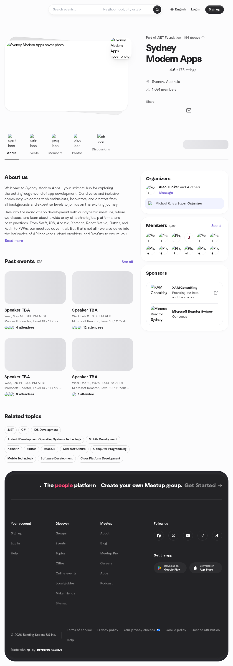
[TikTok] (217, 536)
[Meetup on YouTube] (188, 536)
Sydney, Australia (166, 82)
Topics (61, 553)
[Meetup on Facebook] (159, 536)
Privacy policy (107, 630)
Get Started (200, 485)
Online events (66, 573)
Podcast (106, 583)
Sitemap (62, 603)
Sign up (16, 533)
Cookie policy (176, 630)
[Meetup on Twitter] (173, 536)
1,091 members (164, 89)
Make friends (65, 593)
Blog (103, 543)
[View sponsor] (216, 292)
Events (61, 543)
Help (14, 553)
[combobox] (126, 9)
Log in (15, 543)
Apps (104, 573)
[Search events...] (157, 9)
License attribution (206, 630)
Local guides (65, 583)
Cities (60, 563)
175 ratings (187, 70)
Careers (106, 563)
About (104, 533)
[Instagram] (203, 536)
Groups (61, 533)
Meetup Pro (109, 553)
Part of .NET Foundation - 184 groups (173, 37)
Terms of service (79, 630)
